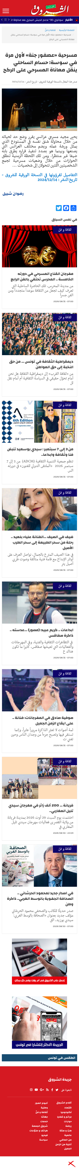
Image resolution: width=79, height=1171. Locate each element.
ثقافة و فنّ (50, 30)
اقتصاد (68, 1108)
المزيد (6, 11)
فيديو (44, 1135)
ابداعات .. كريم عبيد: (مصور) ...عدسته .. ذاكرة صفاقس (41, 633)
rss (47, 1090)
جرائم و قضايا (64, 1117)
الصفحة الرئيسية (66, 30)
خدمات (44, 1121)
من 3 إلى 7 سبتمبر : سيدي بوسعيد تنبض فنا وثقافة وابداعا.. (40, 452)
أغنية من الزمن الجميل (63, 1146)
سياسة (43, 1140)
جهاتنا (44, 1117)
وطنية (44, 1108)
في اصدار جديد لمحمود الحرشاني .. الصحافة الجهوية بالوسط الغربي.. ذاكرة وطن (40, 898)
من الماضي (65, 1140)
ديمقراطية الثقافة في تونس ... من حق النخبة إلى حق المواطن (41, 364)
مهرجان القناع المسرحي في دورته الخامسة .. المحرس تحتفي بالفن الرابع (42, 276)
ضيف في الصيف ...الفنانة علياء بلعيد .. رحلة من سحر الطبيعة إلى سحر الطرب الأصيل (42, 542)
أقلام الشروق (64, 1103)
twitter (57, 1090)
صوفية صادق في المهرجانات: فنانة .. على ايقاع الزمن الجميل (42, 720)
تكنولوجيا (66, 1112)
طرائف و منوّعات (38, 1131)
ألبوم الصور (41, 1103)
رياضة (68, 1126)
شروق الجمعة (40, 1126)
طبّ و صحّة (66, 1131)
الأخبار (69, 20)
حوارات (68, 1121)
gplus (41, 1090)
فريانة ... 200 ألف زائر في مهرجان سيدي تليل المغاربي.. (40, 808)
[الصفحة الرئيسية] (49, 8)
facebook (52, 1090)
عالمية (68, 1135)
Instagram (31, 1090)
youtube (36, 1090)
